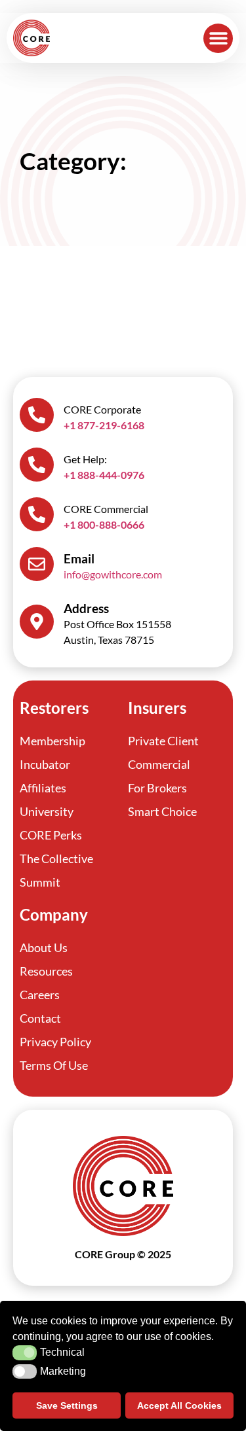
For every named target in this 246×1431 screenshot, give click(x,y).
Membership (52, 740)
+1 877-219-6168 (104, 425)
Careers (40, 994)
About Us (44, 947)
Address (86, 608)
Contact (40, 1018)
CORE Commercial (106, 509)
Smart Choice (162, 811)
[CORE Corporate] (37, 415)
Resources (46, 971)
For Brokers (157, 788)
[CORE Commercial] (37, 514)
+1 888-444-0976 (104, 474)
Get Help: (85, 459)
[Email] (37, 564)
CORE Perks (51, 835)
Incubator (45, 764)
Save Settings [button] (67, 1405)
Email (79, 558)
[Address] (37, 622)
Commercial (159, 764)
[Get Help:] (37, 465)
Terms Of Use (54, 1065)
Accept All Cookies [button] (179, 1405)
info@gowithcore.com (113, 574)
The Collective (56, 858)
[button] (218, 38)
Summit (40, 882)
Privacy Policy (55, 1041)
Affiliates (43, 788)
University (46, 811)
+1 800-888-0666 (104, 524)
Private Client (163, 740)
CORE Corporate (102, 409)
